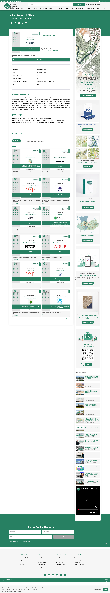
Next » (68, 318)
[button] (12, 23)
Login (98, 4)
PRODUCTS (78, 8)
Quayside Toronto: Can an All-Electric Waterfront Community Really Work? (91, 391)
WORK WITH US (101, 8)
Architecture (14, 18)
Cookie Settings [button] (97, 589)
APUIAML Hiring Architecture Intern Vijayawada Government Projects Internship (24, 172)
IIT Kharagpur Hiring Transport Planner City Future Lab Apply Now (55, 201)
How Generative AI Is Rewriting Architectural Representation (91, 435)
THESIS (28, 8)
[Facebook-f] (94, 1)
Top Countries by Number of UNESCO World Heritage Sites (91, 405)
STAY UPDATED (88, 344)
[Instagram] (96, 1)
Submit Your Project (87, 161)
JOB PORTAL (89, 8)
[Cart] (86, 4)
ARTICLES (36, 8)
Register (92, 4)
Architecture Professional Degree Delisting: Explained (91, 461)
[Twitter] (105, 1)
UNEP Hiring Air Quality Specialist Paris (51, 312)
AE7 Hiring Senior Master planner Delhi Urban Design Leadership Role (25, 229)
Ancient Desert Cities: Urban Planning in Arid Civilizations (90, 384)
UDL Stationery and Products (88, 316)
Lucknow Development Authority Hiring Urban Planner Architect (26, 313)
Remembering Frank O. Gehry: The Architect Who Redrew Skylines (92, 454)
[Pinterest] (102, 1)
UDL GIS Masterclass (87, 235)
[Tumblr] (108, 1)
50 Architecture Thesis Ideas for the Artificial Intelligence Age (91, 448)
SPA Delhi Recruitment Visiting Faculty (51, 285)
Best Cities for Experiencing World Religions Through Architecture (92, 398)
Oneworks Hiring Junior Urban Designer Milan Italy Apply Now (54, 172)
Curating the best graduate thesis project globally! (87, 236)
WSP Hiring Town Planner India (20, 285)
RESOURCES (68, 8)
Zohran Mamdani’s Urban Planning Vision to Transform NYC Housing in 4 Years (92, 474)
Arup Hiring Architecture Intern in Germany (52, 257)
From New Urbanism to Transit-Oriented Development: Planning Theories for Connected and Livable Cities (92, 420)
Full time (29, 18)
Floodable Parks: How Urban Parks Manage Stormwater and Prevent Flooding (92, 411)
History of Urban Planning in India (91, 481)
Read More (37, 589)
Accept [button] (105, 589)
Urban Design (21, 18)
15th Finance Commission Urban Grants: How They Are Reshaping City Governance (91, 377)
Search (79, 4)
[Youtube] (99, 1)
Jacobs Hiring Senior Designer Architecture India (24, 257)
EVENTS (58, 8)
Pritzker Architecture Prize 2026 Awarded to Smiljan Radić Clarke (91, 441)
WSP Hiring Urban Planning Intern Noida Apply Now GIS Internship (26, 201)
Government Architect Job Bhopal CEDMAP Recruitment (55, 229)
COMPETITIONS (47, 8)
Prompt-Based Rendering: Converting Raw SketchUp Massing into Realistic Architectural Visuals (92, 427)
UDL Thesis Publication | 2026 (87, 124)
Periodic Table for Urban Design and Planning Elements (91, 467)
